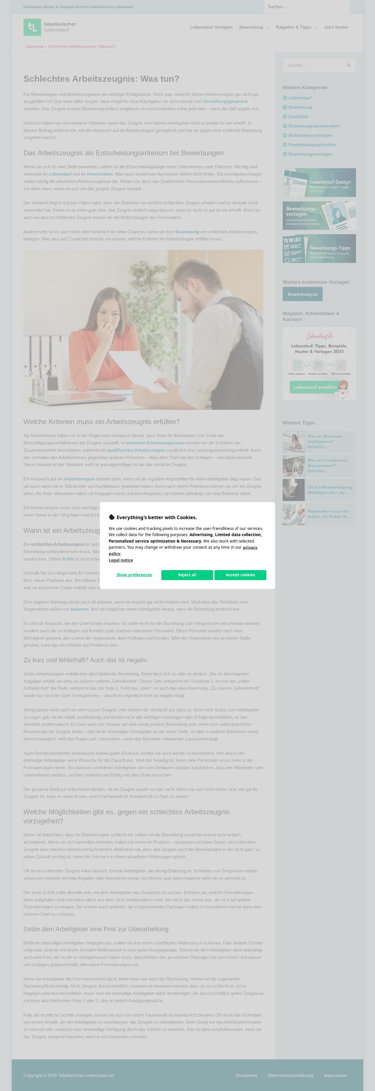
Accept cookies (240, 574)
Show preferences (134, 574)
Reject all (187, 574)
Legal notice (121, 560)
